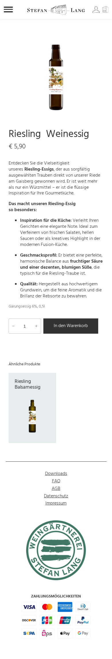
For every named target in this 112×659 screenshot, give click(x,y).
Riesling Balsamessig (27, 384)
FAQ (56, 481)
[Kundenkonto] (96, 11)
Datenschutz (56, 496)
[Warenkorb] (106, 11)
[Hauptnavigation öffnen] (8, 9)
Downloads (56, 473)
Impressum (56, 503)
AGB (56, 488)
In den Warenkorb (71, 326)
